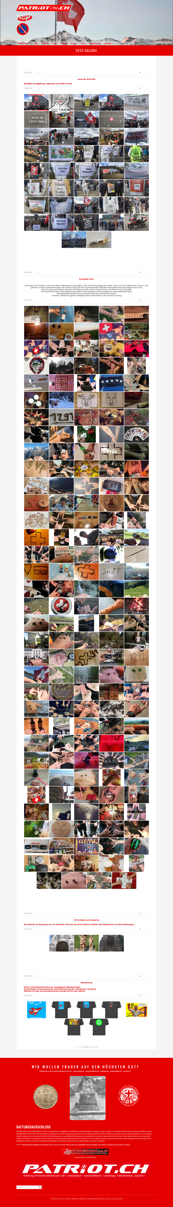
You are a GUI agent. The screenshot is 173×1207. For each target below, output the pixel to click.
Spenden (63, 43)
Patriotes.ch (102, 1199)
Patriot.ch (68, 1199)
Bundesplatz (24, 43)
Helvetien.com (118, 1199)
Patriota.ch (110, 1199)
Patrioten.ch (83, 1199)
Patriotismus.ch (93, 1199)
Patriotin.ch (75, 1199)
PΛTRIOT (96, 1047)
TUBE (36, 43)
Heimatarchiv (95, 43)
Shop (55, 43)
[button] (117, 43)
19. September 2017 (86, 1047)
